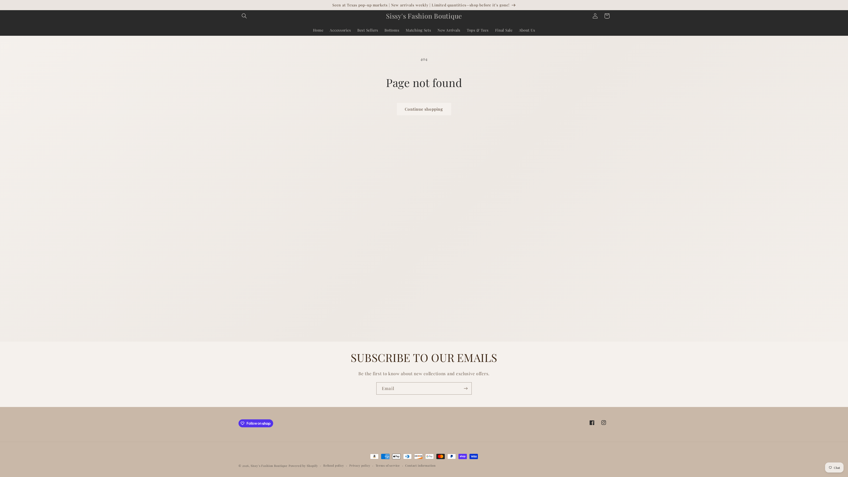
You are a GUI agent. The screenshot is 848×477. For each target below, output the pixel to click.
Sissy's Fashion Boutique (269, 466)
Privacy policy (359, 465)
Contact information (420, 465)
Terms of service (388, 465)
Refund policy (333, 465)
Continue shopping (424, 109)
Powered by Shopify (303, 466)
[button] (244, 16)
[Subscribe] (465, 388)
